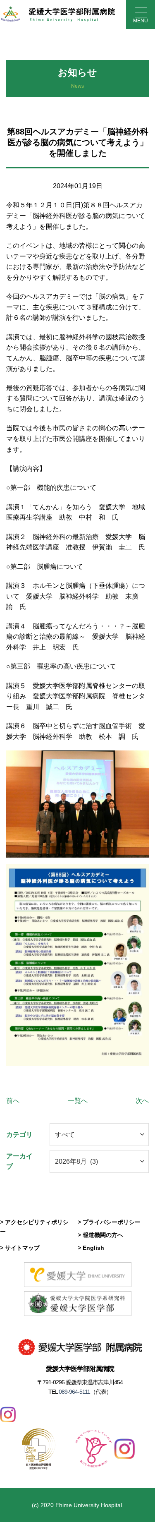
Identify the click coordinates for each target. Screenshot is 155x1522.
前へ (12, 1100)
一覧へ (78, 1100)
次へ (142, 1100)
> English (91, 1247)
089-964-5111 (73, 1391)
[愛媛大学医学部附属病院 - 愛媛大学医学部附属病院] (58, 14)
